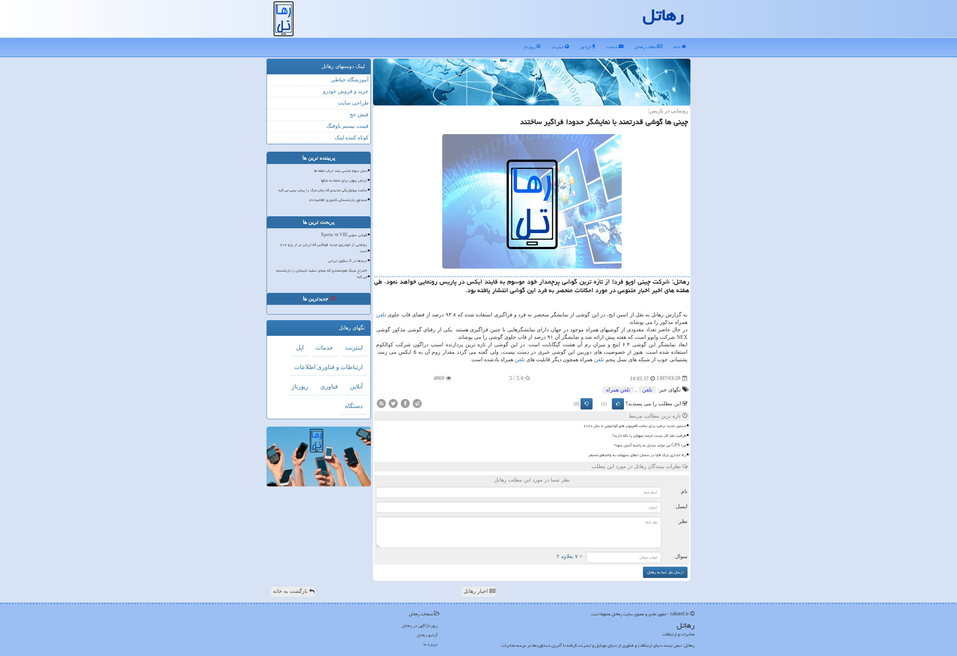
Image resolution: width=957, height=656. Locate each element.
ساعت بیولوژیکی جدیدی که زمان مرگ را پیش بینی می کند (322, 190)
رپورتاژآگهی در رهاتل (420, 625)
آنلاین (356, 386)
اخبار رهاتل (476, 591)
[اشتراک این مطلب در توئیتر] (393, 403)
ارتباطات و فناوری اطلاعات (328, 367)
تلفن (381, 315)
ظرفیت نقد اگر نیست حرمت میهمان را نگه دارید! (649, 435)
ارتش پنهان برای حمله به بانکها (344, 180)
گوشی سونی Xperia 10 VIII (344, 235)
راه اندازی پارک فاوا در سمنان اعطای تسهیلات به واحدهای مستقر (637, 455)
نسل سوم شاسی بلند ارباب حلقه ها (340, 170)
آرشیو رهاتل (427, 635)
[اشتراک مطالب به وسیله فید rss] (381, 403)
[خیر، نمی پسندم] (587, 403)
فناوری (329, 386)
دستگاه (354, 406)
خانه (677, 47)
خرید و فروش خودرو (346, 91)
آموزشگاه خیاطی (350, 80)
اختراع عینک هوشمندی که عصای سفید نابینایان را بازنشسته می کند (321, 274)
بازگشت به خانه (291, 591)
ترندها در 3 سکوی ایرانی (347, 260)
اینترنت (558, 47)
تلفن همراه (618, 390)
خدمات (612, 47)
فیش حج (359, 114)
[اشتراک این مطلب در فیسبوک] (405, 403)
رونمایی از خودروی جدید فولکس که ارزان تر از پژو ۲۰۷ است (323, 248)
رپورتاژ (530, 47)
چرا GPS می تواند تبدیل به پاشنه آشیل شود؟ (650, 445)
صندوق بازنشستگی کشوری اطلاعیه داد (338, 200)
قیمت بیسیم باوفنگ (347, 126)
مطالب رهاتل (646, 47)
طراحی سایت (353, 103)
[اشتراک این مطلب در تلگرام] (417, 403)
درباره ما (431, 644)
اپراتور (586, 47)
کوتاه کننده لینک (352, 137)
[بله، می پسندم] (618, 403)
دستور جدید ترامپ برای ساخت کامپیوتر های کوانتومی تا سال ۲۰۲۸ (635, 426)
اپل (300, 347)
